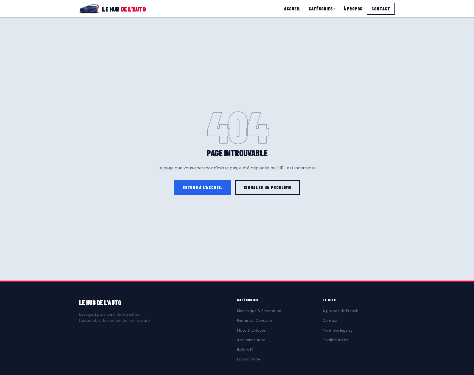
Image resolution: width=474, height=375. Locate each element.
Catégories (322, 8)
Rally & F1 (245, 349)
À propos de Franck (340, 311)
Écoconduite (248, 359)
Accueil (292, 8)
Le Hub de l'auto (100, 302)
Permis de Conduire (254, 320)
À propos (353, 8)
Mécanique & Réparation (259, 311)
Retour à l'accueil (202, 187)
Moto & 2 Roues (251, 330)
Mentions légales (337, 330)
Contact (380, 8)
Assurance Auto (251, 340)
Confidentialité (336, 340)
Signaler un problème (268, 187)
